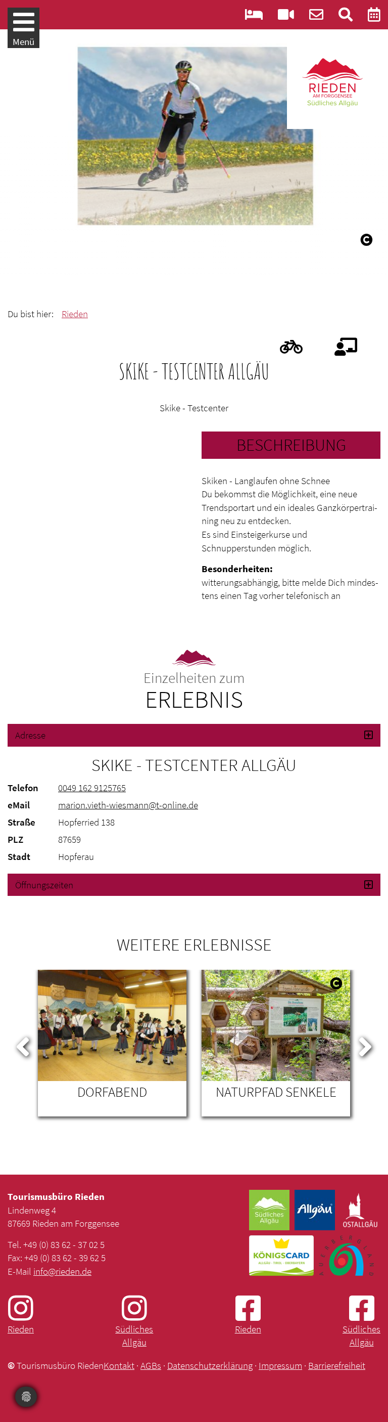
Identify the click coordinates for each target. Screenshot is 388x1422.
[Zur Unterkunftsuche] (253, 17)
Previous (22, 1044)
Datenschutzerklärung (210, 1365)
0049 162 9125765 (92, 788)
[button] (194, 735)
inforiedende (62, 1271)
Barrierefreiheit (336, 1365)
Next (365, 1044)
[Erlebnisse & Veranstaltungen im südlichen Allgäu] (374, 17)
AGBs (150, 1365)
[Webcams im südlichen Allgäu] (286, 17)
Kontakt (119, 1365)
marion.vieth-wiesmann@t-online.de (128, 805)
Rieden (75, 314)
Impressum (280, 1365)
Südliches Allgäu (134, 1336)
